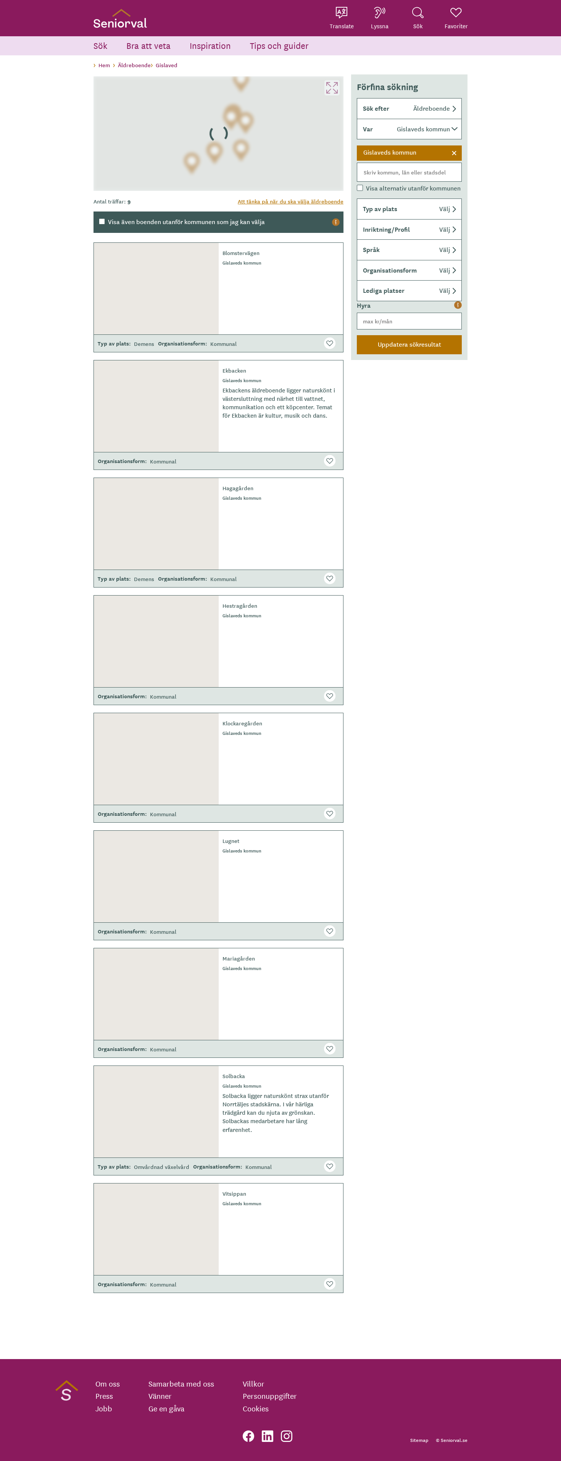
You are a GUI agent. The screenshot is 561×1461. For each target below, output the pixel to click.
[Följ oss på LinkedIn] (267, 1436)
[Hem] (120, 18)
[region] (218, 133)
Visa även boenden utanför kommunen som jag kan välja (186, 221)
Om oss (107, 1383)
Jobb (103, 1408)
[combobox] (409, 163)
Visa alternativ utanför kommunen (413, 187)
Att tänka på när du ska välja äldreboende (290, 201)
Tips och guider (279, 45)
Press (104, 1395)
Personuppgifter (270, 1395)
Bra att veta (148, 45)
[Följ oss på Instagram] (286, 1436)
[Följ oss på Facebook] (248, 1436)
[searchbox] (409, 172)
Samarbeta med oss (181, 1383)
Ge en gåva (166, 1408)
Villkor (253, 1383)
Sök (100, 45)
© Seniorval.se (452, 1439)
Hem (104, 65)
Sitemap (419, 1439)
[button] (409, 108)
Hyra (364, 305)
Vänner (160, 1395)
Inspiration (210, 45)
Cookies (256, 1408)
